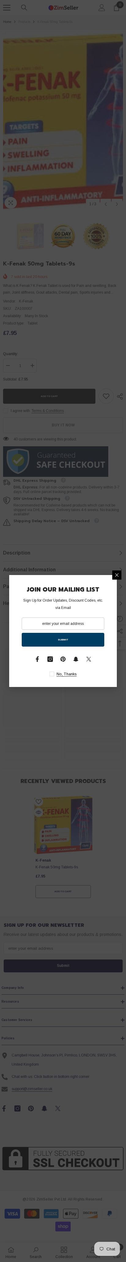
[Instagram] (50, 659)
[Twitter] (88, 659)
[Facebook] (37, 659)
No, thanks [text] (67, 674)
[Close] (116, 575)
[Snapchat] (75, 659)
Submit (63, 639)
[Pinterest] (63, 659)
